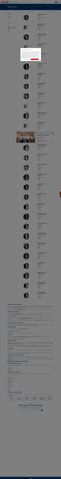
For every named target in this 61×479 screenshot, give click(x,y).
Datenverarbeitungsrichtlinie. (26, 57)
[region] (30, 54)
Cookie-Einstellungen (26, 59)
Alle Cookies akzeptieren (34, 59)
